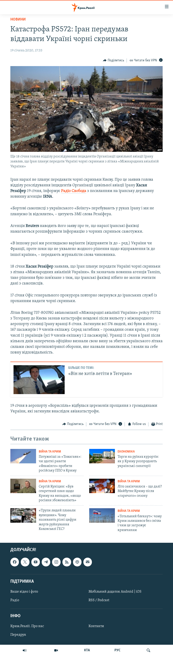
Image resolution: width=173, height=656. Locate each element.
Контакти (96, 626)
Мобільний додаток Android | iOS (115, 592)
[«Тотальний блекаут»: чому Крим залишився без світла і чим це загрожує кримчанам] (102, 515)
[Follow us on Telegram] (46, 562)
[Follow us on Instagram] (56, 562)
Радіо (14, 600)
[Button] (113, 60)
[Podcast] (77, 562)
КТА (87, 650)
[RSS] (66, 562)
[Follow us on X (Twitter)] (25, 562)
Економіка (126, 451)
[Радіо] (24, 650)
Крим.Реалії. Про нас (27, 626)
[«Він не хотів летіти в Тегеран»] (39, 379)
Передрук (18, 635)
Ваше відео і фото (24, 592)
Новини (18, 20)
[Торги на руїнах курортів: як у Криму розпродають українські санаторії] (102, 456)
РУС (117, 650)
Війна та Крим (50, 451)
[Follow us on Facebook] (14, 562)
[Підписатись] (87, 562)
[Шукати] (148, 650)
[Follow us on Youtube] (35, 562)
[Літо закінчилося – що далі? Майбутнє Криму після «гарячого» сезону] (102, 486)
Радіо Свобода (73, 191)
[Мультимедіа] (56, 650)
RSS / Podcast (99, 600)
